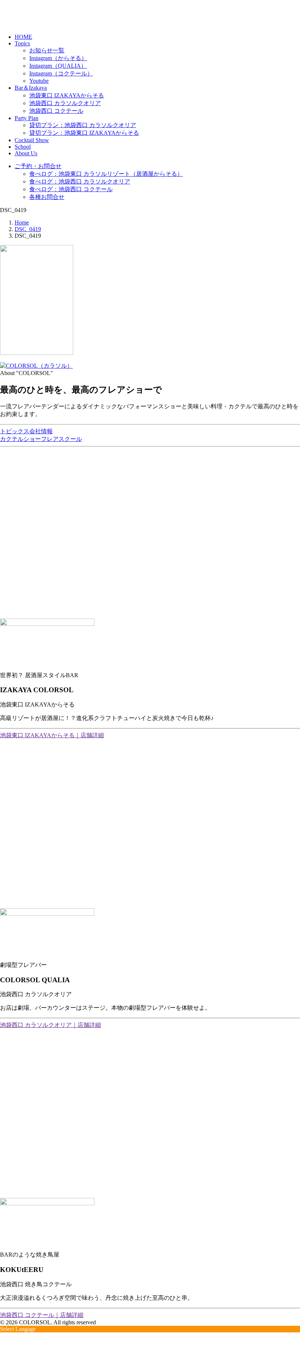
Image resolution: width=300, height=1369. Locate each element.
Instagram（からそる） (58, 58)
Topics (22, 43)
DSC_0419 (28, 229)
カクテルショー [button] (20, 439)
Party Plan (26, 118)
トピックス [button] (14, 431)
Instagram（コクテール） (61, 73)
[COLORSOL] (150, 14)
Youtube (39, 81)
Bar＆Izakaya (31, 88)
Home (22, 222)
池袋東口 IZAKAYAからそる (66, 95)
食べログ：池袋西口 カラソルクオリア (79, 181)
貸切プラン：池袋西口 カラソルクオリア (82, 125)
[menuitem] (157, 37)
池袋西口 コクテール (56, 111)
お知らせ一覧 (46, 50)
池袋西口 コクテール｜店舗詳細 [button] (41, 1315)
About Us (26, 153)
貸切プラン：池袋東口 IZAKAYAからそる (84, 133)
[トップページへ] (150, 366)
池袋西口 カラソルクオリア (65, 103)
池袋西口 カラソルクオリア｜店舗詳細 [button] (50, 1025)
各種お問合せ (46, 197)
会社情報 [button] (41, 431)
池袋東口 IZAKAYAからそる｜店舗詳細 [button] (52, 735)
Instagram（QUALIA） (58, 66)
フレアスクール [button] (61, 439)
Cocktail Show (32, 140)
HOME (23, 37)
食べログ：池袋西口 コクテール (71, 189)
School (23, 147)
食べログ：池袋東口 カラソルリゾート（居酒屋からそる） (106, 174)
